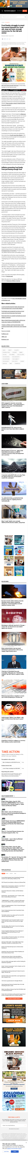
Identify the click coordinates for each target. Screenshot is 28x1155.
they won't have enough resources (10, 85)
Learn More (6, 1151)
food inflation (14, 43)
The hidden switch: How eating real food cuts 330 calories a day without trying (13, 916)
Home (3, 22)
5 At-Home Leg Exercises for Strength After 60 (12, 980)
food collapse (9, 43)
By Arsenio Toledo (5, 35)
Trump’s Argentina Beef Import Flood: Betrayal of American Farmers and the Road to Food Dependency (12, 932)
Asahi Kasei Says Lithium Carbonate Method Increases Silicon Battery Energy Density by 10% (12, 957)
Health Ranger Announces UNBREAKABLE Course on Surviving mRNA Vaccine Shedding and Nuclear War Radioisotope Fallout (13, 823)
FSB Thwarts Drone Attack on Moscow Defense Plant (13, 882)
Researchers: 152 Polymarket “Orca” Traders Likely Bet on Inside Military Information (13, 896)
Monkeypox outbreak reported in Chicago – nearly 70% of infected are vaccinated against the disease (14, 627)
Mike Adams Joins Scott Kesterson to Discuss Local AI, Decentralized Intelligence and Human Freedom (14, 813)
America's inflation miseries (13, 280)
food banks (5, 43)
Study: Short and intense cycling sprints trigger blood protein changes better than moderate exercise (13, 994)
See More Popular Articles (14, 998)
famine (23, 42)
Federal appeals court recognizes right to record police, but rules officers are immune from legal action (12, 921)
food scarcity (7, 44)
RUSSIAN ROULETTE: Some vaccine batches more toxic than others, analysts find (13, 429)
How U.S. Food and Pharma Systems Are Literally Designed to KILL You (13, 832)
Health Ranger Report (7, 796)
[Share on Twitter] (7, 39)
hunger (20, 44)
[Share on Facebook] (5, 39)
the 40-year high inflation (16, 135)
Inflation (23, 44)
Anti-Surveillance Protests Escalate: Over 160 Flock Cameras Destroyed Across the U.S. (13, 937)
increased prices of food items (9, 250)
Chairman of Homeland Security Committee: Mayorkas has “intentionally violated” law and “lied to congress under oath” (13, 673)
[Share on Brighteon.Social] (3, 39)
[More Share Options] (10, 39)
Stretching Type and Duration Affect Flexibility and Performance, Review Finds (13, 952)
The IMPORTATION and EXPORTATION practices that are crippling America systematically (12, 499)
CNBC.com (4, 336)
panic (3, 45)
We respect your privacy (14, 1128)
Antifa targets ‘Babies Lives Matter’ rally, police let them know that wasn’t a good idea (13, 719)
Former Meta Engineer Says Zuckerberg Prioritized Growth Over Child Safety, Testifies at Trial (13, 878)
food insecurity (19, 43)
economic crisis (15, 42)
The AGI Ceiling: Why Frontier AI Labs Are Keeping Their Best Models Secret (13, 926)
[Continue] (25, 1125)
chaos (5, 42)
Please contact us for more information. (10, 776)
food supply (17, 44)
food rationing (6, 359)
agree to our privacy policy (14, 1148)
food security (12, 44)
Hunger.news (9, 276)
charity (7, 42)
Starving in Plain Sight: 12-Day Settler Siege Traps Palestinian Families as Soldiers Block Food (12, 942)
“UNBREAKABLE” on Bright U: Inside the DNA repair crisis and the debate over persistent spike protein (13, 901)
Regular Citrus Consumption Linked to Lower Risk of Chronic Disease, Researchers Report (13, 886)
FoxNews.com (5, 333)
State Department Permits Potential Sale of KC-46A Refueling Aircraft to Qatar (13, 985)
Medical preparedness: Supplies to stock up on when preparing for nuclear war (13, 696)
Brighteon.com (6, 300)
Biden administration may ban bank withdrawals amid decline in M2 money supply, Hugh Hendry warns (12, 650)
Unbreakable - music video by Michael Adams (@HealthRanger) (12, 839)
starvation (6, 45)
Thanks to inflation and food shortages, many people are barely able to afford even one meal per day (14, 326)
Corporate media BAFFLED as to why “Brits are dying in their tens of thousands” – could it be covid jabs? (13, 476)
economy (19, 42)
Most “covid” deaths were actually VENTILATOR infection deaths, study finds (13, 521)
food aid (5, 354)
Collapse (7, 22)
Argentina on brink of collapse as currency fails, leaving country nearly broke (13, 741)
